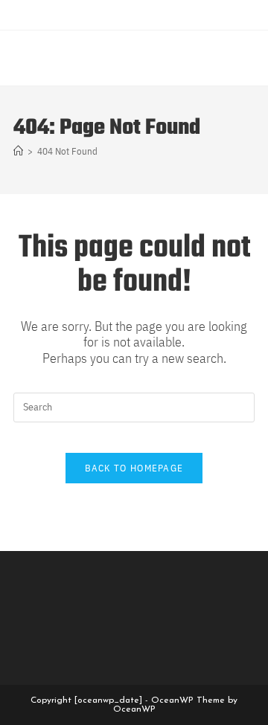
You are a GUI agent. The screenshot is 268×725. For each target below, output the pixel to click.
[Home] (18, 151)
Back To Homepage (134, 468)
